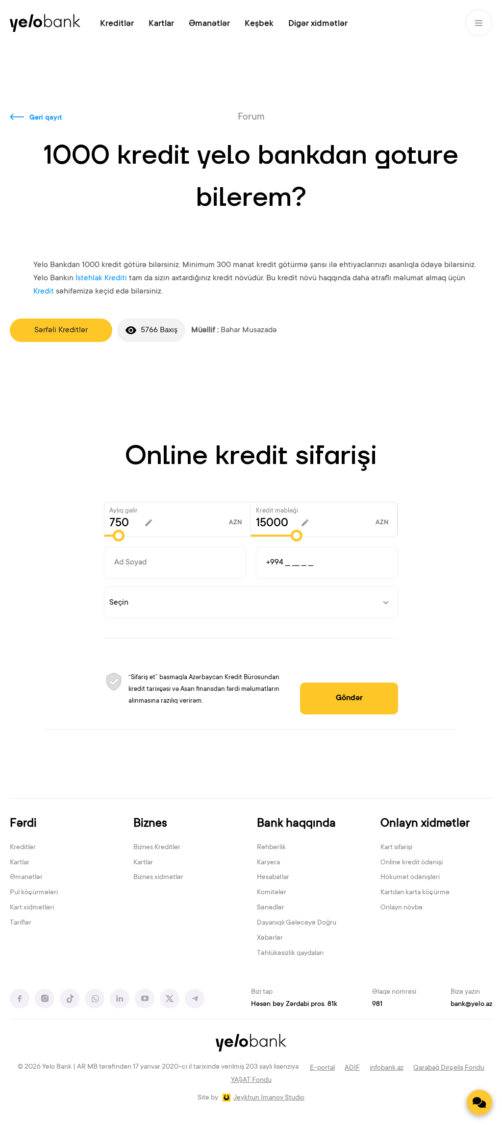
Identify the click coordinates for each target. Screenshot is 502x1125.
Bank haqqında (296, 824)
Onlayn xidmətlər (425, 824)
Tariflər (20, 923)
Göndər (349, 698)
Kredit (43, 291)
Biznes (150, 824)
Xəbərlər (270, 938)
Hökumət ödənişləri (410, 877)
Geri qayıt (45, 118)
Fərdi (23, 824)
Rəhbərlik (271, 848)
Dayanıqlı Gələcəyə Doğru (296, 923)
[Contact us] (479, 1102)
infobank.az (386, 1068)
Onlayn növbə (401, 908)
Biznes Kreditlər (156, 848)
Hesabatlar (273, 877)
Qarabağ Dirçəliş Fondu (448, 1068)
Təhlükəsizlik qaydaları (290, 953)
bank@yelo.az (471, 1004)
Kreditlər (117, 24)
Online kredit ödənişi (411, 863)
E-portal (322, 1068)
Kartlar (161, 24)
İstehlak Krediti (101, 278)
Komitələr (271, 893)
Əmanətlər (209, 24)
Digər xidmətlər (318, 24)
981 (377, 1004)
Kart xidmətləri (32, 908)
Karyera (268, 863)
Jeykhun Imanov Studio (268, 1098)
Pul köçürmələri (34, 893)
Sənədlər (270, 908)
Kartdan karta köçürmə (415, 893)
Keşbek (259, 24)
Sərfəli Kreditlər (61, 330)
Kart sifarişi (396, 848)
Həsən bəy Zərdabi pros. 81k (294, 1004)
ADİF (352, 1068)
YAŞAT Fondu (251, 1080)
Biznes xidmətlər (158, 877)
